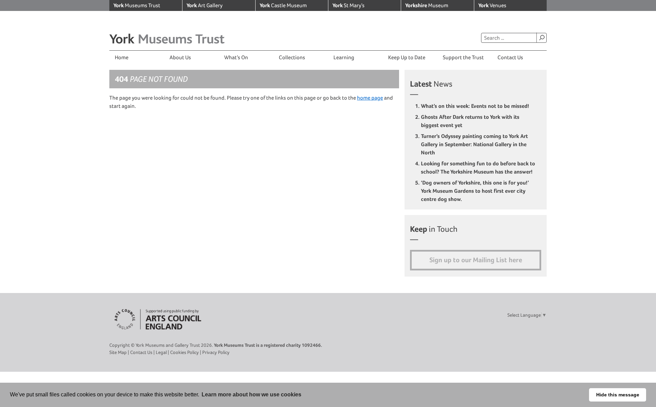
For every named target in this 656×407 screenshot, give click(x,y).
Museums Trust (136, 5)
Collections (292, 57)
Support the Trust (463, 57)
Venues (492, 5)
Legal (161, 352)
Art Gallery (204, 5)
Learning (343, 57)
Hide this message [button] (617, 394)
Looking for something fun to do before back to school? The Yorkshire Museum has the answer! (478, 167)
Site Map (118, 352)
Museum (426, 5)
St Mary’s (348, 5)
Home (121, 57)
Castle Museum (283, 5)
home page (370, 97)
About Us (180, 57)
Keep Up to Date (406, 57)
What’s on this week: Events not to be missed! (476, 106)
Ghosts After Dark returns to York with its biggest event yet (470, 121)
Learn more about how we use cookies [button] (251, 394)
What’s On (236, 57)
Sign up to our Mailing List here (475, 260)
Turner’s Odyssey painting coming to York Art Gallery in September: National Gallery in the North (474, 144)
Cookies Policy (184, 352)
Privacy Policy (216, 352)
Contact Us (510, 57)
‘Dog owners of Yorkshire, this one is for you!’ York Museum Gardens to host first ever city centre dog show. (475, 190)
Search (541, 38)
